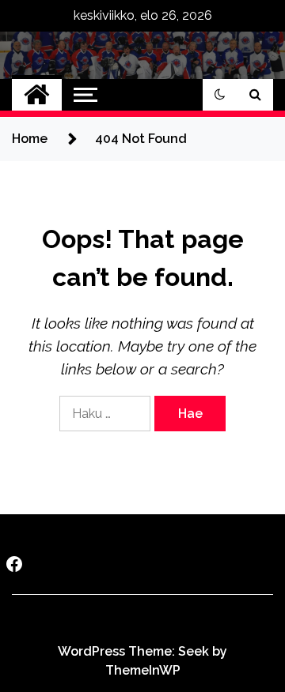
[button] (220, 95)
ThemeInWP (142, 670)
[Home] (37, 95)
